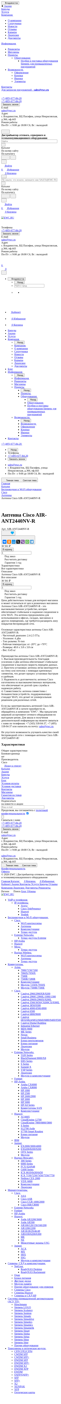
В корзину (7, 549)
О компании (14, 20)
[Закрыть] (3, 273)
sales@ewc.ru (8, 110)
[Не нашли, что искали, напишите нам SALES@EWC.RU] (13, 157)
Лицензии (13, 35)
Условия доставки (11, 786)
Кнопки (18, 75)
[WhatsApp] (27, 542)
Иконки (18, 78)
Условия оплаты (10, 783)
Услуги (5, 777)
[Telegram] (32, 542)
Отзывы (12, 29)
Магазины (13, 52)
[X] (18, 542)
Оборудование (22, 58)
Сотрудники (14, 23)
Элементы (20, 81)
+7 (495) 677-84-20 (11, 98)
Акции (5, 771)
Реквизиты (14, 49)
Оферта (5, 871)
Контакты (6, 789)
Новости (12, 26)
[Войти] (2, 261)
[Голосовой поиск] (5, 157)
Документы (14, 38)
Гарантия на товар (11, 795)
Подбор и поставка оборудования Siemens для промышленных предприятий (39, 63)
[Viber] (23, 542)
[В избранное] (8, 533)
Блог (3, 780)
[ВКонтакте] (4, 542)
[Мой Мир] (14, 542)
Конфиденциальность (13, 868)
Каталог (5, 768)
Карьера (12, 32)
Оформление (21, 72)
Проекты (13, 55)
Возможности (16, 69)
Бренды (5, 774)
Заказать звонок (10, 104)
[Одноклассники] (9, 542)
